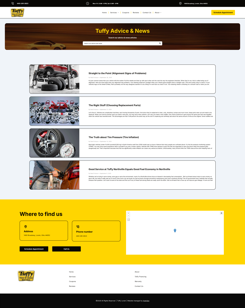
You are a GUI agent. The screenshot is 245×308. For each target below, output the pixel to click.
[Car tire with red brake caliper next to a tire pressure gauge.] (54, 143)
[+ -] (175, 233)
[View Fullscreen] (128, 219)
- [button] (128, 215)
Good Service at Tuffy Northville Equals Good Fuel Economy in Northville (129, 169)
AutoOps (146, 301)
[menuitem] (105, 12)
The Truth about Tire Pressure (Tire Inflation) (114, 137)
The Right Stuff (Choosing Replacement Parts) (115, 105)
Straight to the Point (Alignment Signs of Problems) (117, 73)
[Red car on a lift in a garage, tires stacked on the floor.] (54, 79)
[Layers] (221, 213)
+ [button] (128, 213)
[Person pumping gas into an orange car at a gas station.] (54, 175)
